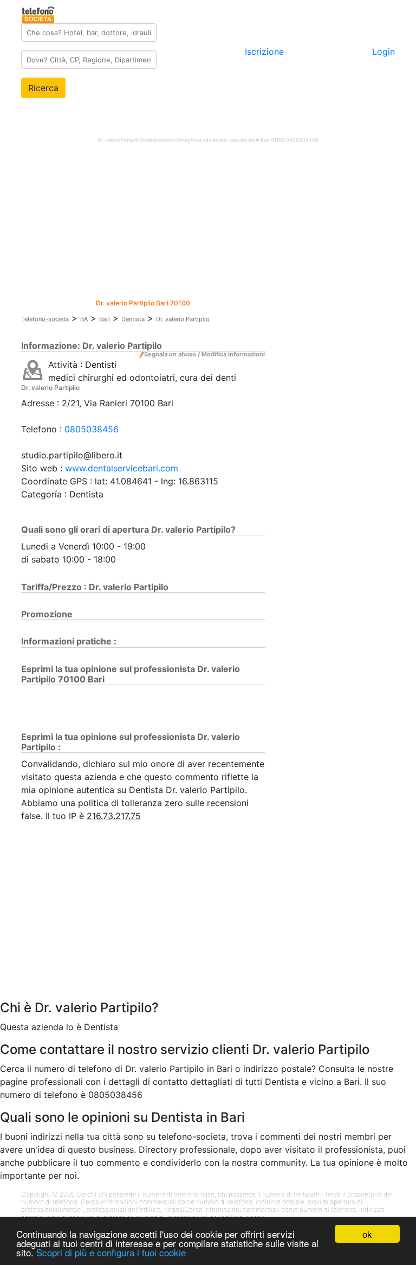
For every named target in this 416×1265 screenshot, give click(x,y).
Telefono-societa (45, 319)
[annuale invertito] (32, 369)
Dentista (133, 319)
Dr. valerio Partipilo (183, 319)
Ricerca (43, 87)
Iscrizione (264, 51)
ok (367, 1234)
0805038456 (91, 429)
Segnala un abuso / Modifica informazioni (204, 354)
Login (383, 51)
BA (84, 319)
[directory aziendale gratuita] (38, 13)
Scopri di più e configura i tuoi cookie (111, 1252)
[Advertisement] (208, 223)
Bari (104, 319)
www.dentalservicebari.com (121, 468)
